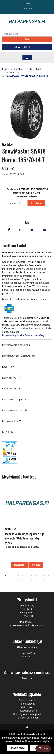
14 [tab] (18, 579)
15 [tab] (22, 579)
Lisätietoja (17, 748)
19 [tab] (40, 579)
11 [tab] (48, 575)
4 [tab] (18, 575)
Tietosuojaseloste (27, 710)
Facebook (27, 678)
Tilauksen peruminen (27, 717)
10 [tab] (44, 575)
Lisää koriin (36, 203)
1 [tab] (5, 575)
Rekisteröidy (27, 8)
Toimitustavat (27, 703)
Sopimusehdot (27, 700)
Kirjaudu (27, 3)
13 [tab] (14, 579)
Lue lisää (36, 565)
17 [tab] (31, 579)
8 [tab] (35, 575)
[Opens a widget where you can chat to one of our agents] (43, 749)
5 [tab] (22, 575)
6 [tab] (27, 575)
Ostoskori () (23, 47)
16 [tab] (27, 579)
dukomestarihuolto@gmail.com (27, 625)
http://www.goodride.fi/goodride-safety (23, 335)
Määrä (12, 203)
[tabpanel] (27, 526)
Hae (27, 39)
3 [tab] (14, 575)
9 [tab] (40, 575)
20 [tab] (44, 579)
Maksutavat (27, 707)
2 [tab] (9, 575)
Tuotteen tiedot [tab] (14, 245)
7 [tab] (31, 575)
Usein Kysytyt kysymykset (27, 714)
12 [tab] (9, 579)
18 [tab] (35, 579)
